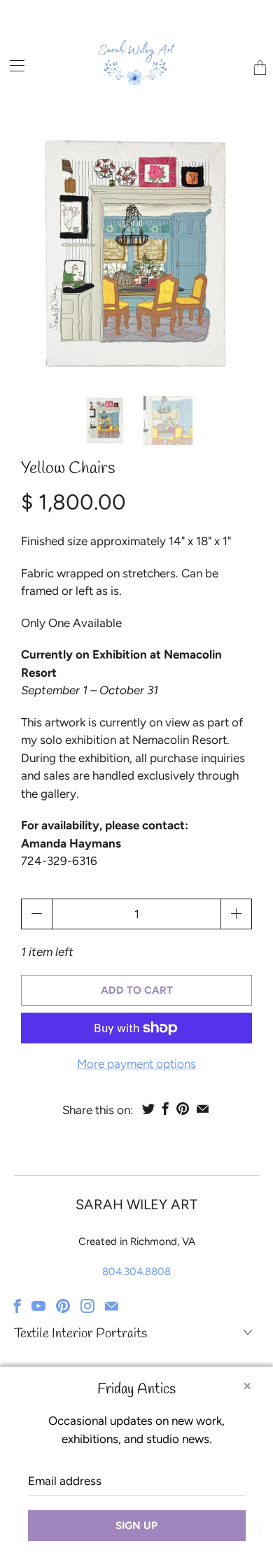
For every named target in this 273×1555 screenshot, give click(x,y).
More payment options (136, 1064)
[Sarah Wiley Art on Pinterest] (63, 1306)
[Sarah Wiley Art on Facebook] (17, 1306)
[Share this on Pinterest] (182, 1108)
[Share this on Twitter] (148, 1108)
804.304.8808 (136, 1271)
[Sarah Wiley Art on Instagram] (87, 1306)
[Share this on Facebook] (165, 1108)
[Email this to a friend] (203, 1108)
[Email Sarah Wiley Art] (111, 1306)
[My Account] (12, 65)
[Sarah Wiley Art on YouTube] (38, 1306)
